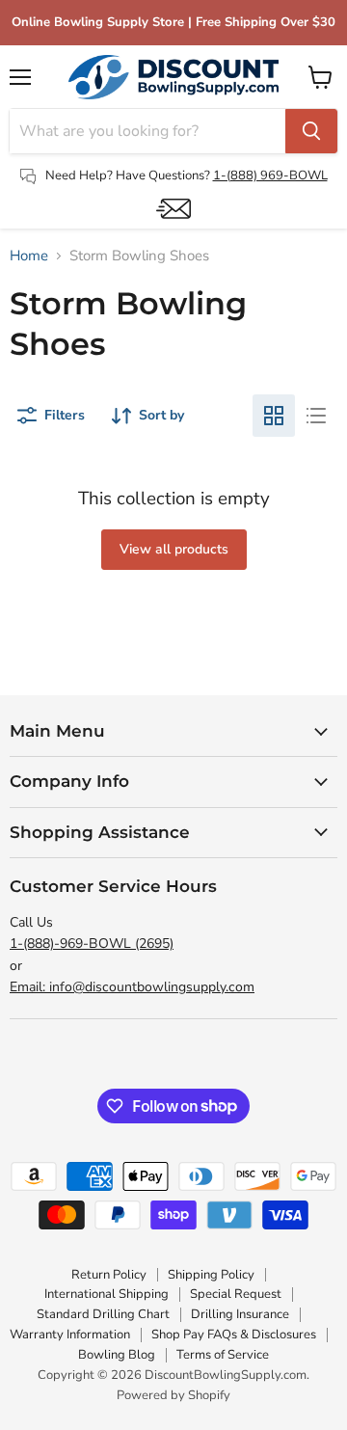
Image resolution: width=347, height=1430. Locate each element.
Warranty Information (70, 1334)
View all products (174, 549)
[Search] (311, 131)
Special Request (235, 1294)
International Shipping (106, 1294)
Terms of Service (222, 1354)
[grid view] (274, 415)
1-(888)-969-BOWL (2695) (92, 943)
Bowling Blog (116, 1354)
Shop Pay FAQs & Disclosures (233, 1334)
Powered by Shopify (173, 1395)
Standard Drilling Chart (103, 1314)
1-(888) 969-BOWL (270, 175)
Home (29, 256)
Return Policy (109, 1274)
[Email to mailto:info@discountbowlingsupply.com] (173, 209)
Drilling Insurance (240, 1314)
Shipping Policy (211, 1274)
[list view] (316, 415)
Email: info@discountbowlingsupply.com (132, 987)
